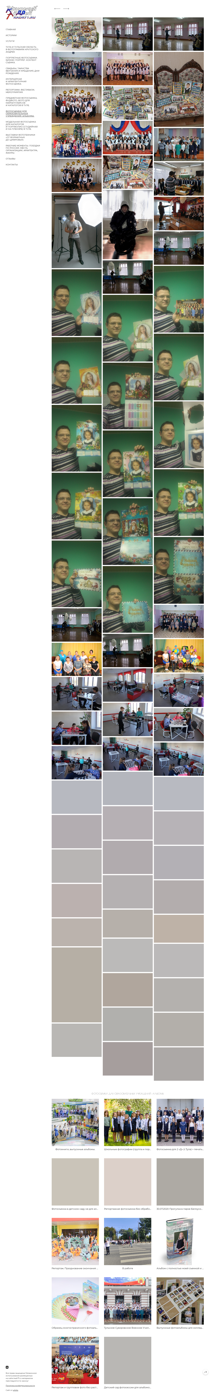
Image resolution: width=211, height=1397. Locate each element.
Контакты (12, 164)
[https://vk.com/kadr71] (7, 1367)
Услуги (10, 41)
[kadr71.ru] (22, 12)
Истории (11, 35)
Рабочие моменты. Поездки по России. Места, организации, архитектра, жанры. (23, 149)
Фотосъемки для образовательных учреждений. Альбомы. (20, 113)
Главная (11, 29)
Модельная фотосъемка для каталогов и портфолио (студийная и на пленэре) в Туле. (22, 125)
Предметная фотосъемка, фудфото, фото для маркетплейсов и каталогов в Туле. (21, 101)
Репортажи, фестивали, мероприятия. (20, 91)
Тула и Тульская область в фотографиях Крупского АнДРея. (22, 49)
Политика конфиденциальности (20, 1386)
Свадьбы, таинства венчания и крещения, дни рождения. (22, 71)
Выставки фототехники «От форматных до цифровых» (20, 137)
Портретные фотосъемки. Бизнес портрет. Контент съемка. (21, 60)
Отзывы (10, 158)
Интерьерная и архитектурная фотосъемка (16, 81)
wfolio (15, 1390)
